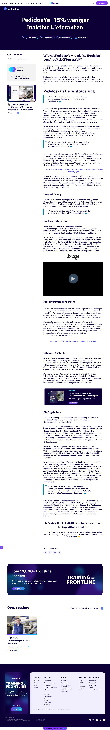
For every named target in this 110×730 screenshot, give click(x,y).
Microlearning (14, 647)
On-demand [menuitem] (47, 702)
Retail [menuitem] (45, 692)
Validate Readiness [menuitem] (66, 689)
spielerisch (66, 308)
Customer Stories (25, 3)
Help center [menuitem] (92, 680)
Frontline (25, 647)
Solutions (10, 3)
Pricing (40, 3)
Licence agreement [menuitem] (46, 709)
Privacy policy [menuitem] (37, 709)
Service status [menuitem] (93, 685)
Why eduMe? (34, 3)
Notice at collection (48, 728)
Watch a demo (12, 113)
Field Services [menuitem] (48, 705)
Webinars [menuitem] (81, 689)
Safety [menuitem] (46, 689)
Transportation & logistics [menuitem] (49, 699)
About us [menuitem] (36, 680)
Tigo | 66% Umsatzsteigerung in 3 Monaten (19, 640)
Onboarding (48, 38)
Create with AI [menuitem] (65, 683)
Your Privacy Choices (58, 728)
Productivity (65, 38)
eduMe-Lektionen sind (52, 308)
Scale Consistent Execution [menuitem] (65, 685)
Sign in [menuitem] (91, 687)
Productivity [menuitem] (47, 685)
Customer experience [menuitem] (50, 683)
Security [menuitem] (53, 709)
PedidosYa (47, 66)
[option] (21, 634)
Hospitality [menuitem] (47, 694)
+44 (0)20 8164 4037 (40, 719)
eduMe (20, 70)
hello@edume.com (40, 720)
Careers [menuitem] (36, 683)
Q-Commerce (31, 38)
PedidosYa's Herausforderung (17, 59)
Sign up (18, 588)
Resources (16, 3)
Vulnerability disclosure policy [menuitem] (63, 709)
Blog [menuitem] (80, 684)
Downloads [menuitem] (82, 686)
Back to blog (13, 9)
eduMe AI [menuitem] (63, 680)
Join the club (16, 709)
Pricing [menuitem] (36, 687)
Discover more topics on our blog (84, 608)
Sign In (92, 3)
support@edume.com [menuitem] (95, 689)
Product (4, 3)
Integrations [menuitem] (64, 691)
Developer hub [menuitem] (93, 683)
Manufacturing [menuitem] (48, 696)
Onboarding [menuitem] (47, 680)
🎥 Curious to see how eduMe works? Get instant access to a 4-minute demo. (21, 107)
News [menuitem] (35, 685)
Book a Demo (101, 3)
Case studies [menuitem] (81, 681)
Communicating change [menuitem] (50, 687)
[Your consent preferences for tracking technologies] (1, 547)
